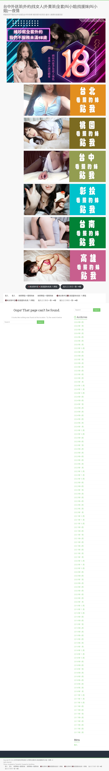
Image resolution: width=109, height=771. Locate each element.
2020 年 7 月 (79, 580)
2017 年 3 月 (79, 729)
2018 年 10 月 (79, 658)
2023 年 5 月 (79, 453)
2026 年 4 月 (79, 337)
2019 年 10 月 (79, 613)
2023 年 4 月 (79, 457)
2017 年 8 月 (79, 710)
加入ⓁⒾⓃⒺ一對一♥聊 (72, 287)
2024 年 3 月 (79, 419)
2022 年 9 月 (79, 483)
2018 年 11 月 (79, 654)
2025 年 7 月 (79, 360)
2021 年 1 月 (79, 557)
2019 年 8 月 (79, 621)
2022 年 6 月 (79, 494)
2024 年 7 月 (79, 404)
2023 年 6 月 (79, 449)
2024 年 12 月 (79, 386)
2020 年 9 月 (79, 572)
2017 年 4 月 (79, 725)
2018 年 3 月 (79, 684)
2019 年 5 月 (79, 632)
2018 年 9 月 (79, 662)
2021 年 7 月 (79, 535)
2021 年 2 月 (79, 553)
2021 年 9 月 (79, 527)
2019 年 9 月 (79, 617)
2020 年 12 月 (79, 561)
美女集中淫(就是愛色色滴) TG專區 (43, 287)
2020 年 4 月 (79, 591)
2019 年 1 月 (79, 647)
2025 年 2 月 (79, 378)
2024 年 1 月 (79, 427)
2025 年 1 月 (79, 382)
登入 (6, 296)
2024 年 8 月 (79, 401)
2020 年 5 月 (79, 587)
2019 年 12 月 (79, 606)
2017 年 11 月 (79, 699)
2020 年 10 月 (79, 568)
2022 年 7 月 (79, 490)
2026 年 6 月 (79, 330)
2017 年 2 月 (79, 732)
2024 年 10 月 (79, 393)
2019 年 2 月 (79, 643)
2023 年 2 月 (79, 464)
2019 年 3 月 (79, 639)
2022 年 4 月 (79, 501)
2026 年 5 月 (79, 333)
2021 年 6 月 (79, 539)
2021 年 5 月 (79, 542)
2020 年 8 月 (79, 576)
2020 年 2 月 (79, 598)
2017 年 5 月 (79, 721)
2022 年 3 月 (79, 505)
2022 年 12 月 (79, 471)
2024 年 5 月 (79, 412)
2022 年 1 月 (79, 512)
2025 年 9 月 (79, 352)
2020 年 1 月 (79, 602)
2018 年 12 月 (79, 650)
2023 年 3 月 (79, 460)
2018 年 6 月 (79, 673)
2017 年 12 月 (79, 695)
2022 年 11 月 (79, 475)
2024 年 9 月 (79, 397)
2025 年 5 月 (79, 367)
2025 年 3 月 (79, 374)
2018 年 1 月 (79, 691)
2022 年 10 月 (79, 479)
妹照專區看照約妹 (26, 296)
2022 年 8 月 (79, 486)
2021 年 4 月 (79, 546)
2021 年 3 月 (79, 550)
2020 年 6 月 (79, 583)
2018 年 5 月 (79, 677)
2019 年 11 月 (79, 609)
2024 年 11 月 (79, 389)
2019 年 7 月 (79, 624)
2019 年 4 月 (79, 636)
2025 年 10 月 (79, 348)
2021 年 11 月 (79, 520)
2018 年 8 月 (79, 665)
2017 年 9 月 (79, 706)
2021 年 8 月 (79, 531)
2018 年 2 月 (79, 688)
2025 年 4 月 (79, 371)
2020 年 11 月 (79, 565)
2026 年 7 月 (79, 326)
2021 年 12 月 (79, 516)
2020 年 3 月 (79, 594)
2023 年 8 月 (79, 442)
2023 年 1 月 (79, 468)
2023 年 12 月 (79, 430)
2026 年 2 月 (79, 345)
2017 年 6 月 (79, 718)
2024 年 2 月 (79, 423)
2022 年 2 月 (79, 509)
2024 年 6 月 (79, 408)
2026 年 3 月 (79, 341)
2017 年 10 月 (79, 703)
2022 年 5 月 (79, 498)
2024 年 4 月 (79, 415)
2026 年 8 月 (79, 322)
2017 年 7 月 (79, 714)
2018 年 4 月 (79, 680)
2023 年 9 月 (79, 438)
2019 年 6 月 (79, 628)
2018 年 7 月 (79, 669)
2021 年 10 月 (79, 524)
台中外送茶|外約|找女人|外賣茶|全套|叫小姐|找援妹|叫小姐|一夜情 (50, 8)
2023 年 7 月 (79, 445)
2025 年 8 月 (79, 356)
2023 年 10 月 (79, 434)
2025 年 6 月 (79, 363)
